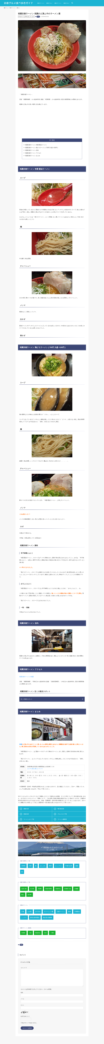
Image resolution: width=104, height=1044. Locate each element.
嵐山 (22, 894)
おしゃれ (42, 866)
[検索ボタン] (72, 3)
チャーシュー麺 (48, 911)
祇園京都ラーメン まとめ (32, 155)
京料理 (23, 866)
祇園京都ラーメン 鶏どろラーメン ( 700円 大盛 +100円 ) (41, 147)
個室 (76, 866)
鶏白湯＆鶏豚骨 (47, 917)
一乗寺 (52, 933)
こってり (24, 917)
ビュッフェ (58, 866)
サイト (22, 1005)
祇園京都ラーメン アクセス (33, 153)
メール (22, 998)
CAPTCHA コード (25, 1016)
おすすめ (37, 911)
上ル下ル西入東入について (35, 768)
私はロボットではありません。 (30, 1022)
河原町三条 (67, 888)
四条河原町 (48, 888)
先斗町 (32, 888)
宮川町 (30, 894)
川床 (30, 866)
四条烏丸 (58, 888)
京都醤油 (77, 911)
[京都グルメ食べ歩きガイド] (18, 3)
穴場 (22, 911)
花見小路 (24, 888)
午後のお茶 (68, 866)
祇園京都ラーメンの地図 (26, 676)
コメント (24, 967)
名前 (22, 992)
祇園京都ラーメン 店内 (32, 150)
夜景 (50, 866)
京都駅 (76, 888)
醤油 (38, 16)
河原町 (23, 933)
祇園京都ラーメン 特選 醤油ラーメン (36, 145)
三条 (30, 933)
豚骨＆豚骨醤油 (34, 917)
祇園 (20, 744)
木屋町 (40, 888)
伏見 (45, 933)
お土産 (30, 911)
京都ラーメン (61, 911)
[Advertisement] (52, 122)
